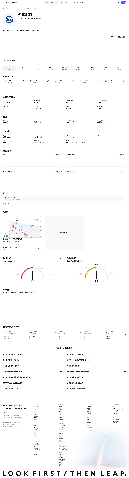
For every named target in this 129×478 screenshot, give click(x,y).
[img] (42, 18)
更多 (81, 2)
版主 (88, 414)
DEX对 (35, 419)
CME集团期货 (62, 425)
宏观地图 (36, 448)
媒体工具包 (61, 441)
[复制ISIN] (80, 142)
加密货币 (36, 416)
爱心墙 (88, 408)
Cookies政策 (62, 459)
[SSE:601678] (4, 236)
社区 (66, 2)
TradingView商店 (63, 446)
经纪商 (76, 2)
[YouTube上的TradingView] (10, 408)
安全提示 (61, 462)
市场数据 (61, 410)
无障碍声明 (61, 460)
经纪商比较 (61, 419)
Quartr (13, 424)
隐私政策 (61, 457)
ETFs (35, 413)
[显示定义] (6, 100)
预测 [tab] (27, 30)
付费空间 (89, 432)
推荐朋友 (89, 410)
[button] (63, 2)
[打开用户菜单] (118, 2)
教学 (88, 421)
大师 (88, 429)
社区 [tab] (17, 30)
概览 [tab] (4, 30)
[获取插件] (115, 37)
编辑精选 (89, 422)
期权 (35, 446)
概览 (60, 416)
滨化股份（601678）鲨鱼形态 (12, 239)
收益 (35, 435)
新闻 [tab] (12, 30)
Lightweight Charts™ (118, 410)
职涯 (60, 440)
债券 (35, 414)
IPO (34, 438)
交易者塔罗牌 (62, 448)
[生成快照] (112, 37)
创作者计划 (89, 411)
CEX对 (35, 417)
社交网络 (89, 406)
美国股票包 (61, 429)
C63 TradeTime (63, 449)
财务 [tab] (8, 30)
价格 (60, 408)
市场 (71, 2)
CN (114, 2)
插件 (114, 406)
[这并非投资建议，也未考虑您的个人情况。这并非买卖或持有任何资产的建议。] (14, 261)
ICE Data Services (13, 415)
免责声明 (61, 456)
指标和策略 (89, 427)
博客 (60, 436)
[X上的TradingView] (4, 408)
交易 (88, 419)
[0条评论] (34, 248)
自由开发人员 (90, 430)
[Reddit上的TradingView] (25, 408)
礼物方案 (61, 411)
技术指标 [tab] (22, 30)
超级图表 (36, 406)
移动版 (35, 454)
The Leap (61, 421)
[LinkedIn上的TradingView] (16, 408)
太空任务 (61, 435)
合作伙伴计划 (116, 421)
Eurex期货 (61, 427)
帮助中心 (61, 438)
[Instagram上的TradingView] (13, 408)
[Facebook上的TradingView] (7, 408)
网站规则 (89, 413)
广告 (114, 417)
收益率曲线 (36, 444)
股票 (35, 411)
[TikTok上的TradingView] (22, 408)
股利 (35, 436)
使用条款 (61, 454)
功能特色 (61, 406)
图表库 (114, 408)
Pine (35, 421)
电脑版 (35, 456)
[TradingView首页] (10, 2)
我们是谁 (61, 433)
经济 (35, 433)
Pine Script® (37, 449)
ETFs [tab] (37, 30)
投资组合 (36, 443)
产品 (61, 2)
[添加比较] (23, 81)
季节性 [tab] (32, 30)
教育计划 (115, 422)
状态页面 (61, 465)
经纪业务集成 (116, 419)
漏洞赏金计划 (62, 464)
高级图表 (115, 411)
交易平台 (115, 413)
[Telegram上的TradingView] (19, 408)
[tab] (57, 155)
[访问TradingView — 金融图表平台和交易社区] (9, 60)
